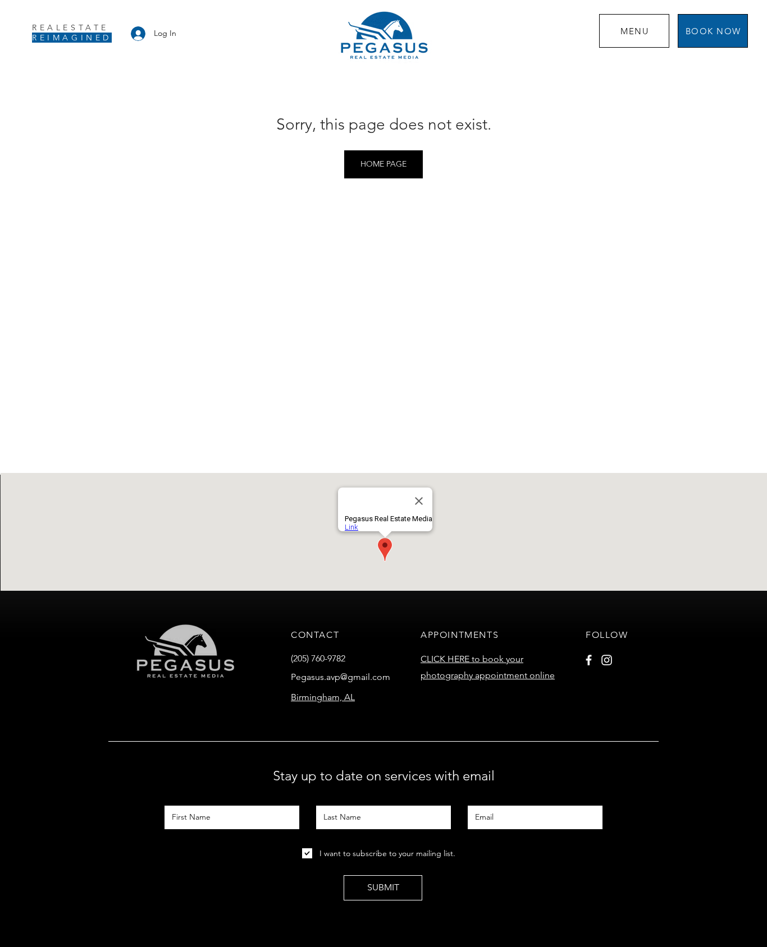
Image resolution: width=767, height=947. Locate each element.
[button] (634, 31)
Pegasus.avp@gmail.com (340, 677)
